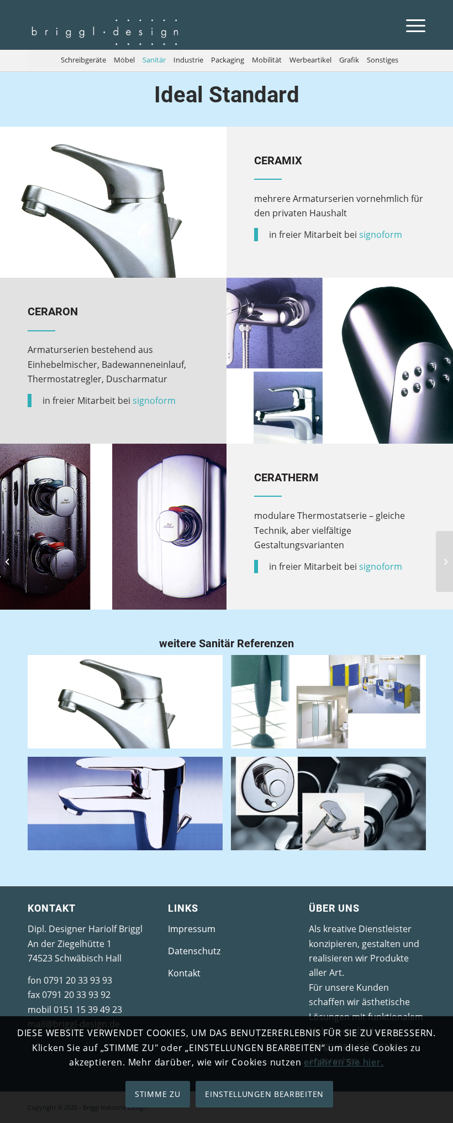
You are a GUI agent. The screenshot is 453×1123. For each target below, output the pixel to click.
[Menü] (410, 25)
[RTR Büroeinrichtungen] (8, 561)
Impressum (191, 929)
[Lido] (444, 561)
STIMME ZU (157, 1094)
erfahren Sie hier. (343, 1062)
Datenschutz (194, 951)
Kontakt (184, 973)
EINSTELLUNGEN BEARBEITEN (264, 1094)
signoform (380, 234)
